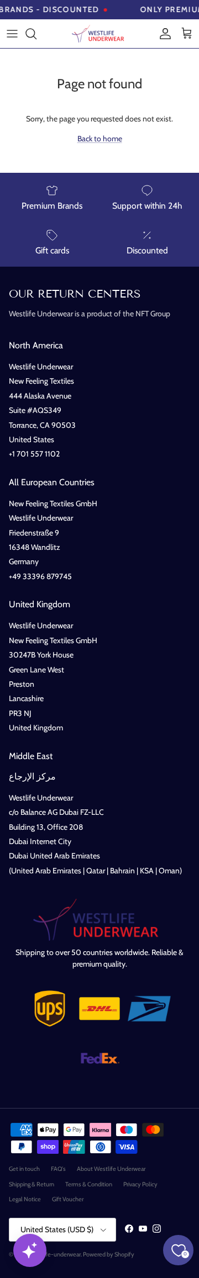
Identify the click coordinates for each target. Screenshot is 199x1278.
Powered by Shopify (108, 1254)
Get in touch (24, 1169)
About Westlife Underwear (111, 1169)
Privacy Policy (140, 1184)
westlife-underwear (55, 1254)
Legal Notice (25, 1199)
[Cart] (187, 34)
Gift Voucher (67, 1199)
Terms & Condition (88, 1184)
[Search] (36, 34)
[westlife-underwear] (99, 34)
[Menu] (12, 34)
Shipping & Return (31, 1184)
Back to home (99, 139)
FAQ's (58, 1169)
